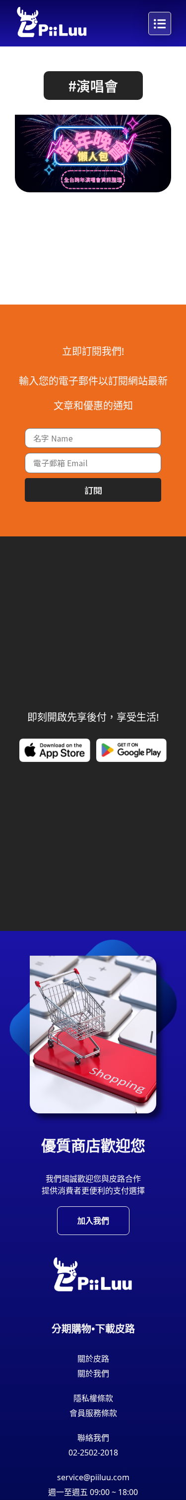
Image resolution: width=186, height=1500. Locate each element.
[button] (93, 85)
